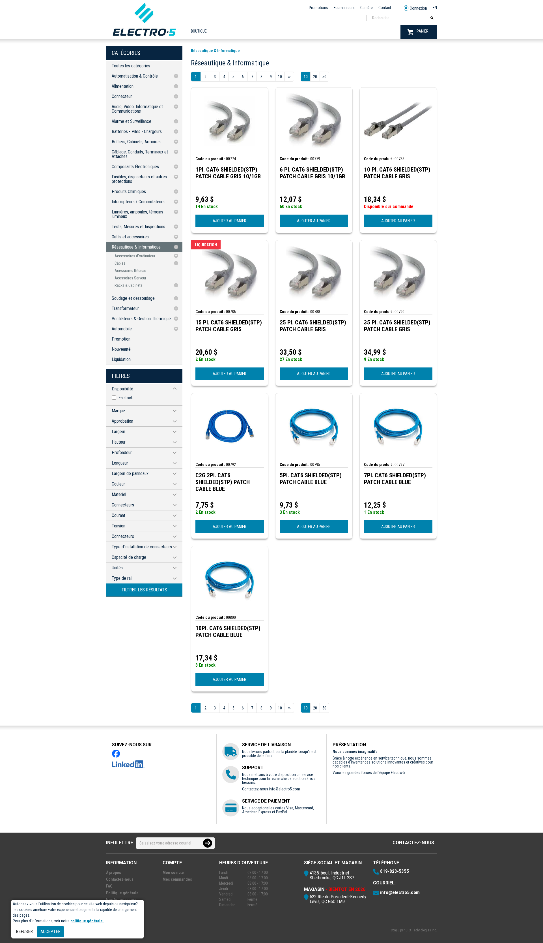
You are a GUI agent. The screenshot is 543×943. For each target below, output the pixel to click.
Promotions (318, 7)
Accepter (50, 931)
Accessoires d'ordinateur (135, 256)
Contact (384, 7)
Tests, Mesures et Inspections (138, 226)
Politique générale (122, 893)
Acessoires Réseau (130, 270)
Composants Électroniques (135, 166)
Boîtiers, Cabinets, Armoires (136, 141)
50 (324, 77)
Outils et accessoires (130, 237)
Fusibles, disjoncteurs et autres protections (139, 179)
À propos (113, 872)
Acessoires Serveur (130, 278)
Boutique (199, 31)
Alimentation (122, 86)
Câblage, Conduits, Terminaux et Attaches (140, 154)
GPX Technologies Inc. (421, 930)
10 (306, 77)
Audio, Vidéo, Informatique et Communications (137, 109)
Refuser (24, 931)
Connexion (418, 8)
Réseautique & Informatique (136, 247)
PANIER (422, 31)
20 (315, 77)
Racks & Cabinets (129, 285)
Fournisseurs (344, 7)
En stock (126, 398)
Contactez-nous (413, 842)
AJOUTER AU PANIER (229, 221)
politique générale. (87, 921)
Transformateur (125, 308)
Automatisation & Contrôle (135, 76)
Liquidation (121, 359)
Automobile (122, 329)
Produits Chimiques (129, 191)
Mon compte (173, 872)
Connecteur (122, 96)
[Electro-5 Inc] (144, 37)
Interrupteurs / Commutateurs (138, 201)
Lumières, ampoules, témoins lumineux (137, 214)
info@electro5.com (284, 789)
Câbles (120, 263)
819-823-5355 (394, 871)
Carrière (366, 7)
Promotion (121, 339)
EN (435, 7)
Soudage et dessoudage (133, 298)
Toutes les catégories (131, 66)
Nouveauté (121, 349)
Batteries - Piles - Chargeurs (137, 131)
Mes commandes (177, 879)
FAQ (109, 886)
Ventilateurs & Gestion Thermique (141, 318)
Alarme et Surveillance (131, 121)
